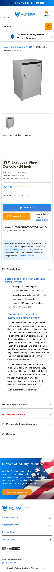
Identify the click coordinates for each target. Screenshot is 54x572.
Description (12, 269)
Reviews (9, 434)
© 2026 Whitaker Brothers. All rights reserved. (27, 568)
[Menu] (7, 14)
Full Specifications (16, 404)
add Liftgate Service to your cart (25, 249)
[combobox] (27, 26)
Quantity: (8, 195)
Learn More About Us (17, 492)
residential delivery (26, 256)
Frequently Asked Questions (20, 424)
